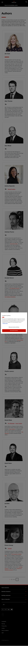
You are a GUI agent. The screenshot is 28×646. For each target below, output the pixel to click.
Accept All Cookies (14, 330)
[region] (14, 323)
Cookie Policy (5, 323)
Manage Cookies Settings (14, 327)
